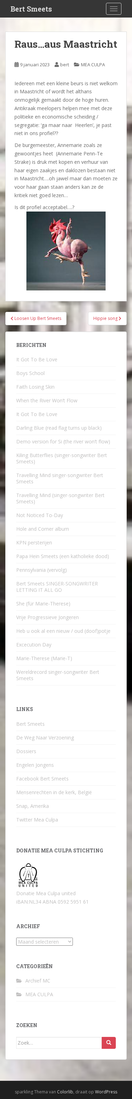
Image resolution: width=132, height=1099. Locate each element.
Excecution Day (33, 644)
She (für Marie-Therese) (43, 603)
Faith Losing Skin (35, 386)
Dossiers (26, 751)
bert (64, 64)
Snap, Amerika (32, 806)
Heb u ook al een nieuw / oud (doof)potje (63, 631)
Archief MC (37, 980)
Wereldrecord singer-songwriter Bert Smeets (57, 675)
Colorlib (65, 1092)
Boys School (30, 373)
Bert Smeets (31, 8)
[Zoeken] (109, 1043)
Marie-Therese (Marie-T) (44, 658)
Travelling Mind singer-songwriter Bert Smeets (59, 478)
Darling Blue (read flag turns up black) (59, 427)
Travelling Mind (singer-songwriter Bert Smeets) (60, 498)
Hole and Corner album (42, 528)
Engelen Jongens (35, 765)
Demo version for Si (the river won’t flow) (63, 441)
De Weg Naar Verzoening (45, 737)
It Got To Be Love (36, 359)
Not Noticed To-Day (39, 515)
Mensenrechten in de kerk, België (54, 792)
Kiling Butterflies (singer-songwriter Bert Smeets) (61, 458)
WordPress (106, 1092)
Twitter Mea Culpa (37, 819)
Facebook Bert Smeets (42, 778)
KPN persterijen (34, 542)
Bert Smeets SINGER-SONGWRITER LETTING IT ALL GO (57, 586)
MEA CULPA (93, 64)
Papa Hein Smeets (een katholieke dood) (62, 556)
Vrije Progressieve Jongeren (47, 617)
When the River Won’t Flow (46, 400)
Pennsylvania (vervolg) (41, 570)
